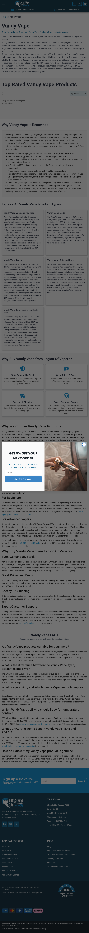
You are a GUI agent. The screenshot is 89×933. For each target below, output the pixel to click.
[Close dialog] (84, 444)
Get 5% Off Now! (23, 479)
